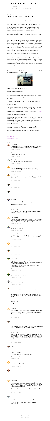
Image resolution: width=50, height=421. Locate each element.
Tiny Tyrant (13, 346)
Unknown (13, 308)
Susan (12, 159)
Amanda (13, 380)
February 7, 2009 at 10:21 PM (16, 239)
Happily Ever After (15, 138)
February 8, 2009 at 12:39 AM (16, 284)
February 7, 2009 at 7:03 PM (16, 214)
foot (10, 138)
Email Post (12, 136)
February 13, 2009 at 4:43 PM (16, 405)
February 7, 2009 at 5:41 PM (16, 180)
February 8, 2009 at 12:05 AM (16, 270)
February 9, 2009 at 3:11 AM (16, 317)
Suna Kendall (14, 217)
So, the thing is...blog (24, 3)
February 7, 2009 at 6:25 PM (16, 195)
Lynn (12, 174)
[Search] (42, 3)
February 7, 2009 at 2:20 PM (16, 156)
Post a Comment (10, 407)
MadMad (13, 144)
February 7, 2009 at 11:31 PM (16, 254)
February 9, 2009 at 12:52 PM (16, 366)
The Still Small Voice (25, 8)
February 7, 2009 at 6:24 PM (16, 187)
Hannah (12, 243)
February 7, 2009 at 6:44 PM (16, 206)
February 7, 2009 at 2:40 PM (16, 163)
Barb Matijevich (14, 396)
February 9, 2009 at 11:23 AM (16, 358)
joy (19, 138)
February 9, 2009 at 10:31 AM (16, 329)
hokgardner (13, 184)
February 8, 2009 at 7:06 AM (16, 305)
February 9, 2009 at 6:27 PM (16, 376)
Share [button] (8, 136)
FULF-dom (40, 111)
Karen (12, 226)
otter (12, 361)
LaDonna (13, 370)
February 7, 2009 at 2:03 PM (16, 149)
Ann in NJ (13, 321)
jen (11, 250)
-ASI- (28, 417)
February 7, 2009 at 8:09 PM (16, 223)
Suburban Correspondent (16, 281)
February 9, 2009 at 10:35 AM (16, 342)
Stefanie (13, 199)
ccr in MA (13, 166)
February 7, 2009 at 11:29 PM (16, 246)
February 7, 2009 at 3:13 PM (16, 171)
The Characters (15, 8)
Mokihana (13, 258)
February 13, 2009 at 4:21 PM (16, 392)
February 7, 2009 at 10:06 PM (16, 230)
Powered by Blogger (26, 415)
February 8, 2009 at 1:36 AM (16, 298)
